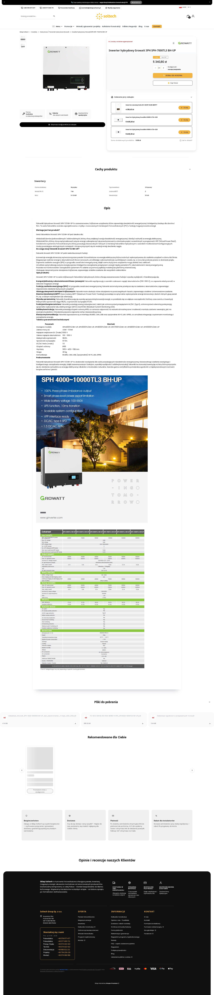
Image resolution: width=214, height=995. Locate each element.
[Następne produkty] (192, 770)
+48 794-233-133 (64, 952)
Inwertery (34, 32)
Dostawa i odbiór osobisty (120, 924)
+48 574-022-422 (64, 944)
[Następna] (210, 2)
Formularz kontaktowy (152, 924)
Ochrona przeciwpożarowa (88, 930)
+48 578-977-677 (64, 938)
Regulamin (115, 947)
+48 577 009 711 (48, 8)
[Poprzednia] (4, 2)
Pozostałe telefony (67, 8)
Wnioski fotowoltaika (85, 934)
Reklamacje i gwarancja (120, 934)
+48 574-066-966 (64, 955)
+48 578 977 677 (29, 8)
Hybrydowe (44, 32)
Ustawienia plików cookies (121, 957)
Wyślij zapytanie (114, 8)
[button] (107, 169)
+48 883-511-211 (64, 950)
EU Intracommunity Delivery (121, 927)
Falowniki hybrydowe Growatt (59, 32)
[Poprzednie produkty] (22, 770)
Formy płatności (117, 930)
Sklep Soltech (24, 32)
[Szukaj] (53, 16)
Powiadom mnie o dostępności (40, 791)
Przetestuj (136, 2)
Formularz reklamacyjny (153, 927)
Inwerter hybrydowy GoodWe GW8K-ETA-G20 (142, 117)
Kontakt (147, 920)
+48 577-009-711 (64, 941)
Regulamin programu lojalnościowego (125, 937)
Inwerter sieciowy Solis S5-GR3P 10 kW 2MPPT (141, 105)
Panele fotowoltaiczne (86, 917)
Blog (112, 954)
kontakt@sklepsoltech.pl (91, 8)
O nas (146, 917)
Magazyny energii (84, 920)
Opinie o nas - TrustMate (120, 920)
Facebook (148, 934)
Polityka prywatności (118, 950)
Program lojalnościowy (86, 937)
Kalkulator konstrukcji (86, 927)
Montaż (81, 940)
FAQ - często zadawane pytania (123, 944)
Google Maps (149, 930)
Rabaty (113, 940)
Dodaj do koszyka (174, 75)
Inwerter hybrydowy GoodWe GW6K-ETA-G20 (142, 129)
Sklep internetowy (106, 983)
